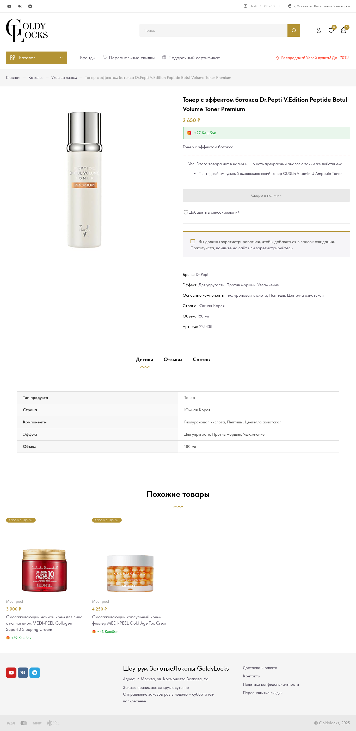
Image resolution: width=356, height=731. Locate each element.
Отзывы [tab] (173, 359)
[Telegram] (30, 6)
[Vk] (20, 6)
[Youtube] (9, 6)
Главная (13, 77)
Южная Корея (212, 305)
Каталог (35, 77)
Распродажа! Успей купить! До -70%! (315, 57)
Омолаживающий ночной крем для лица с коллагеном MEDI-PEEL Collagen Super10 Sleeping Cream (44, 623)
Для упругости (211, 284)
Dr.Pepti (203, 274)
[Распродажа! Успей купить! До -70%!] (277, 58)
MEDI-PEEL (14, 601)
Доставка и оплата (260, 667)
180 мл (203, 316)
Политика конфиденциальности (271, 684)
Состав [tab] (201, 359)
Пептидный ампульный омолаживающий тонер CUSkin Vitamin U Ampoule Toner (270, 173)
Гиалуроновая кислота (246, 295)
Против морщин (240, 284)
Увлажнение (268, 284)
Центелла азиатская (305, 295)
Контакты (251, 675)
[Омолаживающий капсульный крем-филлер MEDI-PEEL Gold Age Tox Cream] (130, 556)
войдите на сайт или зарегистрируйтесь (254, 247)
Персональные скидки (263, 692)
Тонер (189, 397)
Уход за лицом (64, 77)
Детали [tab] (144, 359)
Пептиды (277, 295)
